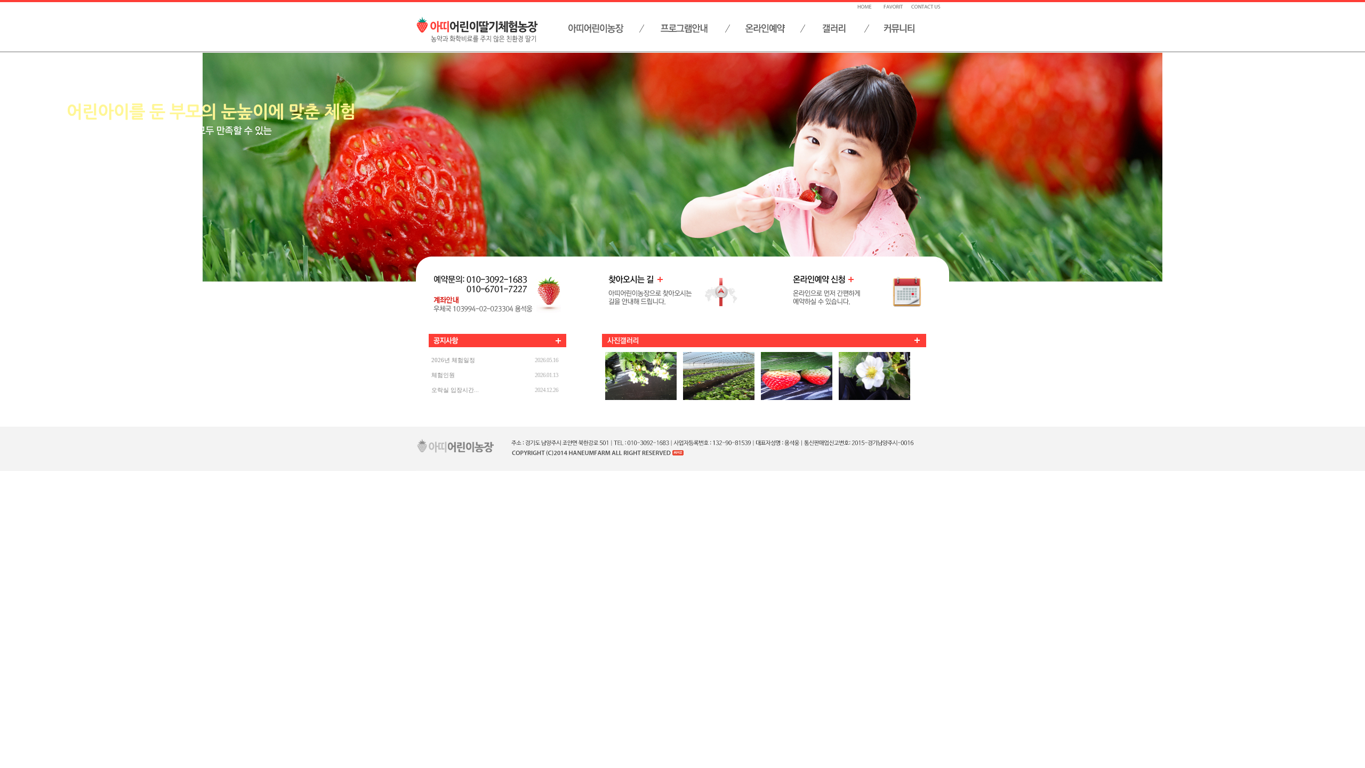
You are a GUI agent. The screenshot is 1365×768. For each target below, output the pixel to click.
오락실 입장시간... (455, 390)
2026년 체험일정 (453, 360)
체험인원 (443, 375)
